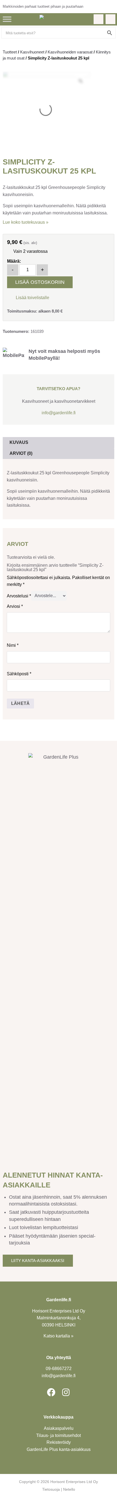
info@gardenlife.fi (59, 412)
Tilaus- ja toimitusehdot (58, 1435)
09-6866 (59, 1368)
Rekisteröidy (59, 1442)
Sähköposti (19, 673)
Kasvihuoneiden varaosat (70, 52)
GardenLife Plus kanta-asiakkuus (59, 1449)
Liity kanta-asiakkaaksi (37, 1260)
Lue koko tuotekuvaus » (25, 222)
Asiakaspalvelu (58, 1428)
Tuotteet (10, 52)
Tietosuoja (51, 1489)
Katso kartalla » (58, 1336)
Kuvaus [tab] (19, 442)
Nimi (13, 645)
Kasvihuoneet (32, 52)
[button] (28, 297)
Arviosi (15, 606)
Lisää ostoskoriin (39, 282)
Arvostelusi (19, 595)
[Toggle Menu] (7, 19)
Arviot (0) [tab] (21, 453)
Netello (69, 1489)
